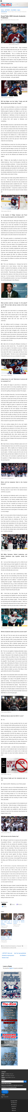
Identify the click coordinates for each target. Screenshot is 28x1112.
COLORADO (13, 10)
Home (2, 10)
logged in (11, 968)
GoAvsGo (12, 947)
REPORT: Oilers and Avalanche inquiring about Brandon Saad (8, 955)
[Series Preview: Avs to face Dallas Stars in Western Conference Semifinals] (6, 916)
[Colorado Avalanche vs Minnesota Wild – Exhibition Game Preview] (6, 932)
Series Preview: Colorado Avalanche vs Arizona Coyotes (18, 922)
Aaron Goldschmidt (6, 19)
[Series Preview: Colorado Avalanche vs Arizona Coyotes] (18, 916)
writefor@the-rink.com (9, 1075)
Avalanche (13, 946)
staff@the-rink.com (9, 1073)
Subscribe (5, 1091)
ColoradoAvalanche (5, 947)
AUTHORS (7, 10)
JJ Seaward (18, 946)
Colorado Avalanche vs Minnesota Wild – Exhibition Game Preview (6, 938)
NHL (15, 947)
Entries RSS (5, 1096)
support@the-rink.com (10, 1077)
